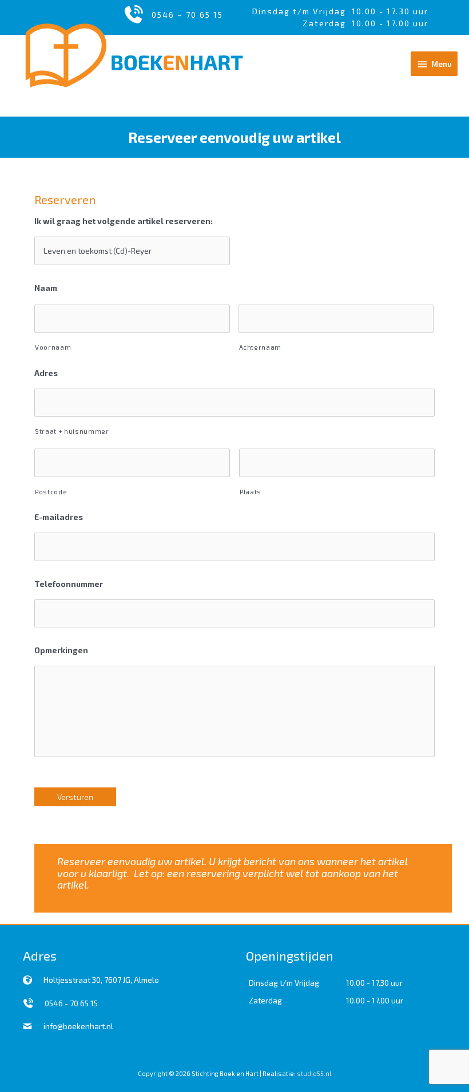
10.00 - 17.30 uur (390, 11)
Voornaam (53, 347)
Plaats (250, 491)
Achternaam (260, 347)
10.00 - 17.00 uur (374, 1000)
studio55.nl (314, 1073)
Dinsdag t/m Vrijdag (302, 11)
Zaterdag (265, 1000)
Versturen (75, 797)
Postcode (51, 491)
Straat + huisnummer (72, 431)
